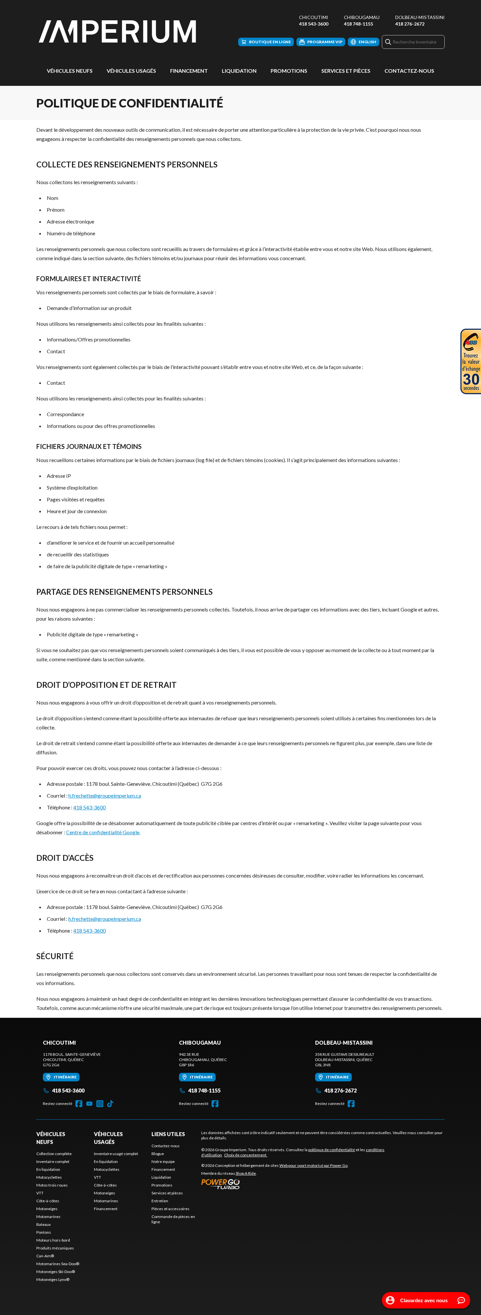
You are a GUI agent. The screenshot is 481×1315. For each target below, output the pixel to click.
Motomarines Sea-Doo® (57, 1263)
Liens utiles (168, 1134)
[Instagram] (100, 1104)
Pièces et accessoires (170, 1208)
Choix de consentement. (245, 1154)
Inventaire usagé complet (116, 1153)
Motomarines (48, 1216)
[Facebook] (79, 1104)
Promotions (289, 71)
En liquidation (48, 1169)
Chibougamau (362, 17)
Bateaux (43, 1224)
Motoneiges (47, 1208)
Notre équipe (163, 1161)
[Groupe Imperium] (118, 32)
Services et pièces (345, 71)
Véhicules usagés (131, 71)
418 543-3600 (313, 24)
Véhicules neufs (70, 71)
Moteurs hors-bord (53, 1240)
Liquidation (239, 71)
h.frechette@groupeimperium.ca (104, 795)
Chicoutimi (313, 17)
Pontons (43, 1232)
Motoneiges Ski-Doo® (55, 1271)
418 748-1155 (358, 24)
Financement (189, 71)
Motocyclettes (49, 1177)
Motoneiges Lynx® (52, 1279)
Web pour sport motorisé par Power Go (313, 1165)
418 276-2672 (409, 24)
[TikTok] (110, 1104)
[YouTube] (89, 1104)
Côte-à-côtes (47, 1200)
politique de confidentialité (331, 1149)
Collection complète (54, 1153)
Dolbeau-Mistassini (420, 17)
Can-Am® (45, 1255)
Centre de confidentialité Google (102, 832)
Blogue (157, 1153)
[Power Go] (274, 1184)
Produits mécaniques (55, 1248)
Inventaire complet (52, 1161)
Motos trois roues (52, 1185)
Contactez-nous (409, 71)
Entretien (159, 1200)
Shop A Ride (246, 1173)
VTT (40, 1192)
